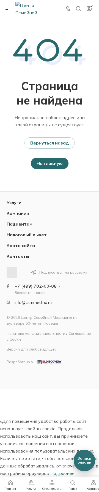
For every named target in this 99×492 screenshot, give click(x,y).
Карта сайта (21, 245)
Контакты (18, 256)
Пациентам (19, 224)
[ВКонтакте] (12, 272)
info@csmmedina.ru (33, 302)
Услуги (14, 202)
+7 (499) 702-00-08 (36, 286)
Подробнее (62, 473)
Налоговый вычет (27, 234)
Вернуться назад (49, 143)
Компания (18, 213)
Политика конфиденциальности (36, 333)
